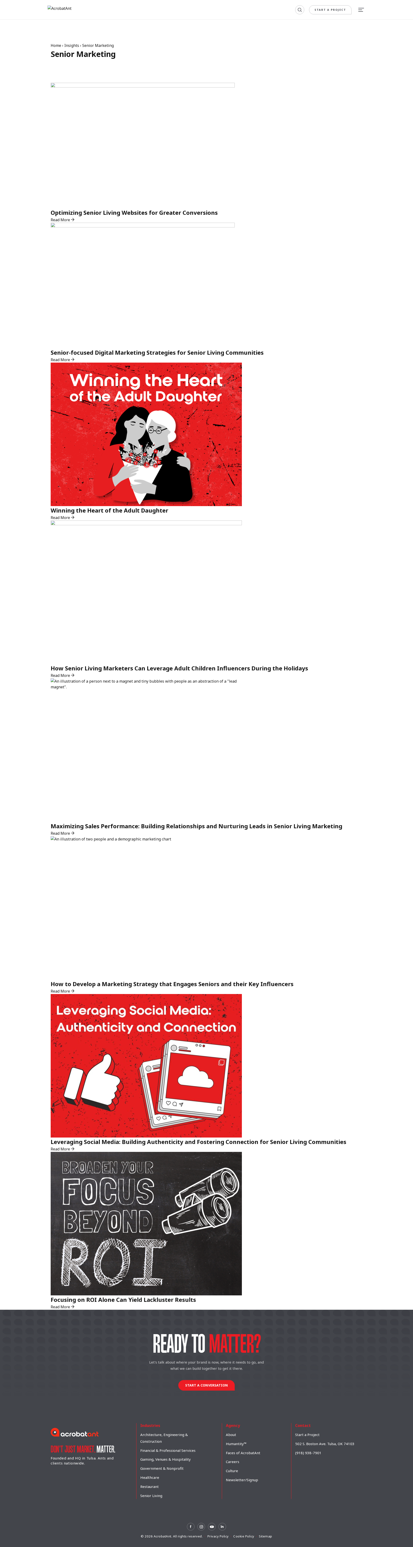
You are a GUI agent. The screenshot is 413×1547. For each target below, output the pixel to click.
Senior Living (151, 1495)
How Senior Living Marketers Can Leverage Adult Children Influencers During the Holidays (179, 668)
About (231, 1434)
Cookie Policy (243, 1536)
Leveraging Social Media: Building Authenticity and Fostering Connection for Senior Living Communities (198, 1142)
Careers (232, 1461)
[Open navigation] (360, 9)
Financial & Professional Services (168, 1450)
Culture (232, 1470)
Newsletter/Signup (242, 1479)
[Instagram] (201, 1526)
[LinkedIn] (222, 1526)
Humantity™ (236, 1443)
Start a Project (330, 9)
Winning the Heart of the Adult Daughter (109, 510)
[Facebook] (191, 1526)
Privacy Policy (218, 1536)
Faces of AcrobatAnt (243, 1452)
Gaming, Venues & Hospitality (165, 1459)
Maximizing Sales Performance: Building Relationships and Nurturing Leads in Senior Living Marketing (196, 826)
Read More (61, 219)
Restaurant (149, 1486)
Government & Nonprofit (162, 1468)
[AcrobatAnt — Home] (66, 10)
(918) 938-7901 (308, 1452)
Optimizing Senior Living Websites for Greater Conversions (134, 212)
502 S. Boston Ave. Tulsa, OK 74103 (324, 1443)
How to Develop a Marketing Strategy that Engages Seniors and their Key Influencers (172, 984)
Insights (71, 45)
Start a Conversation (206, 1385)
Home (56, 45)
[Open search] (299, 9)
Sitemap (265, 1536)
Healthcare (149, 1477)
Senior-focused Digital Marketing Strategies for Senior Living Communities (157, 352)
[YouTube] (212, 1526)
